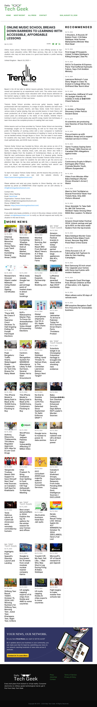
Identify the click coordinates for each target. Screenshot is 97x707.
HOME (8, 15)
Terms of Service (70, 675)
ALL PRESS (32, 15)
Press (52, 675)
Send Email (13, 196)
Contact (53, 679)
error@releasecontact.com (20, 215)
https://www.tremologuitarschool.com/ (18, 177)
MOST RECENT (19, 15)
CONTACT (43, 15)
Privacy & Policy (70, 677)
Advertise (53, 677)
